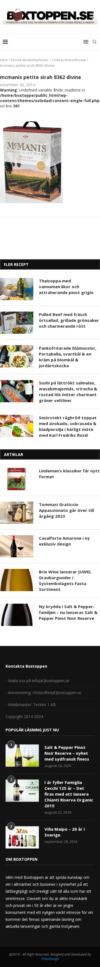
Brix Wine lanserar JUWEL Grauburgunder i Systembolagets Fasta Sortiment (65, 580)
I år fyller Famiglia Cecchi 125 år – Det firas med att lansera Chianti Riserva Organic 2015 (68, 793)
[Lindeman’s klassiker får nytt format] (16, 479)
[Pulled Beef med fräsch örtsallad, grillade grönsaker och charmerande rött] (16, 323)
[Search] (94, 42)
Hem (4, 59)
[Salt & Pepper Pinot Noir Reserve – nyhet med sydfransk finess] (22, 755)
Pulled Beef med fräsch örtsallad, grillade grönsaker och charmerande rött (69, 320)
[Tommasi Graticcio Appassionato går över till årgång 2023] (16, 513)
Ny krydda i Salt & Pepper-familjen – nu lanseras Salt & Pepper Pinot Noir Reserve (68, 612)
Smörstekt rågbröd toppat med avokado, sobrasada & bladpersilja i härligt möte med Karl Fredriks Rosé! (68, 426)
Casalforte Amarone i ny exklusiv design (64, 541)
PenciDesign (50, 958)
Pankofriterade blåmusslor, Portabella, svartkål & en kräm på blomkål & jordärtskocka (67, 356)
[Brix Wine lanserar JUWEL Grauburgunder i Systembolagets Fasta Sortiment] (16, 580)
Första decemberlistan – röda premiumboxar (48, 59)
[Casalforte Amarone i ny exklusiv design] (16, 546)
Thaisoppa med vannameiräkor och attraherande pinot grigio (66, 286)
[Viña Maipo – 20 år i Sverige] (22, 837)
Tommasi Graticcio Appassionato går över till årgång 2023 (66, 510)
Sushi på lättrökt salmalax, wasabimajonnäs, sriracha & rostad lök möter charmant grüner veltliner (68, 391)
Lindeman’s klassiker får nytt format (69, 473)
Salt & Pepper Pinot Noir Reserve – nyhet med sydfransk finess (66, 753)
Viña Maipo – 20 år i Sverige (64, 832)
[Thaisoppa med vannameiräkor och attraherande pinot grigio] (16, 289)
